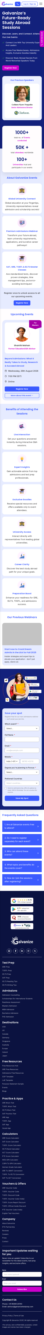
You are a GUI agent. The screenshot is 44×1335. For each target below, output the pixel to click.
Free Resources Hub (10, 1066)
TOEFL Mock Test (9, 1106)
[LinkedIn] (22, 951)
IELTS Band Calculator (11, 1149)
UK (3, 1030)
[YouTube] (9, 951)
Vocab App (6, 1128)
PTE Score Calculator (10, 1156)
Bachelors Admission (10, 1013)
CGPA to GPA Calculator (11, 1163)
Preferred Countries (13, 779)
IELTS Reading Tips (9, 981)
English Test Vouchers (10, 1213)
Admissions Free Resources (13, 1073)
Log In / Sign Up (29, 4)
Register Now (11, 68)
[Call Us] (18, 4)
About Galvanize (8, 1223)
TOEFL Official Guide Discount (14, 1206)
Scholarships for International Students (17, 999)
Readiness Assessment (11, 1002)
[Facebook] (15, 951)
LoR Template (7, 1080)
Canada (5, 1034)
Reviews (5, 1230)
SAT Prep (5, 978)
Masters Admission (9, 1006)
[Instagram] (28, 951)
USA (4, 1027)
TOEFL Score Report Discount (13, 1202)
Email (8, 746)
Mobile (8, 757)
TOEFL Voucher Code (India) (13, 1199)
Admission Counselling (11, 995)
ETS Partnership (8, 1227)
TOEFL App (6, 1121)
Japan (4, 1056)
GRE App (5, 1117)
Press (4, 1238)
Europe (5, 1048)
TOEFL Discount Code (10, 1195)
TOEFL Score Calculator (11, 1145)
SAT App (5, 1124)
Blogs (4, 1091)
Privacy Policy (7, 1316)
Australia (5, 1045)
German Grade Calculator (12, 1167)
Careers (5, 1234)
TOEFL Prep (7, 970)
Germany (5, 1038)
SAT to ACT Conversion (11, 1178)
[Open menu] (41, 4)
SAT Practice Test (9, 1114)
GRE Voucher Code (9, 1188)
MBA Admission (8, 1009)
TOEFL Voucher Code (10, 1191)
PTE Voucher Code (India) (12, 1210)
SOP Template (7, 1077)
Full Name (10, 735)
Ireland (5, 1052)
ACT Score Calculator (10, 1152)
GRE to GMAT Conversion (12, 1171)
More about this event (21, 395)
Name (4, 1270)
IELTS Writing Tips (9, 985)
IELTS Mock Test (8, 1110)
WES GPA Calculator (10, 1160)
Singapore (6, 1041)
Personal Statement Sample (13, 1084)
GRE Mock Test (8, 1103)
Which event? (12, 724)
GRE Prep (6, 967)
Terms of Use (19, 1316)
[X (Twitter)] (34, 951)
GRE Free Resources (10, 1069)
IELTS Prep (6, 974)
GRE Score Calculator (10, 1138)
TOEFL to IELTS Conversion (13, 1174)
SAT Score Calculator (10, 1142)
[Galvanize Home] (7, 3)
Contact (5, 1241)
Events (4, 1087)
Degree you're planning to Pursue (20, 768)
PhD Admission (8, 1017)
